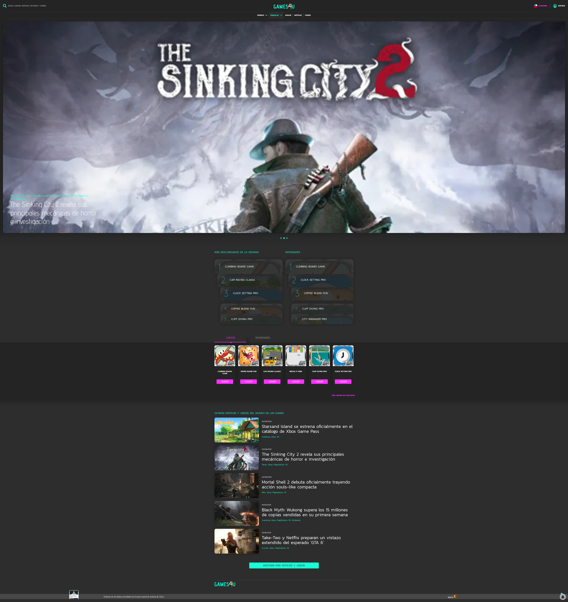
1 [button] (281, 238)
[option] (284, 127)
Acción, (265, 548)
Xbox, (273, 437)
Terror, (264, 465)
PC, (290, 520)
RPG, (264, 492)
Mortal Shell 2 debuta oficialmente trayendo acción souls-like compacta (306, 484)
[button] (262, 15)
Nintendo (296, 520)
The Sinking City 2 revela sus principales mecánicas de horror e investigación (303, 456)
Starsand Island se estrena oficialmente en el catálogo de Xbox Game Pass (307, 429)
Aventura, (266, 437)
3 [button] (287, 238)
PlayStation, (279, 465)
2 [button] (284, 238)
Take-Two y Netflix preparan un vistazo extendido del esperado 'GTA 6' (301, 540)
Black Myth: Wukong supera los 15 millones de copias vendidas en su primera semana (305, 512)
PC (278, 437)
